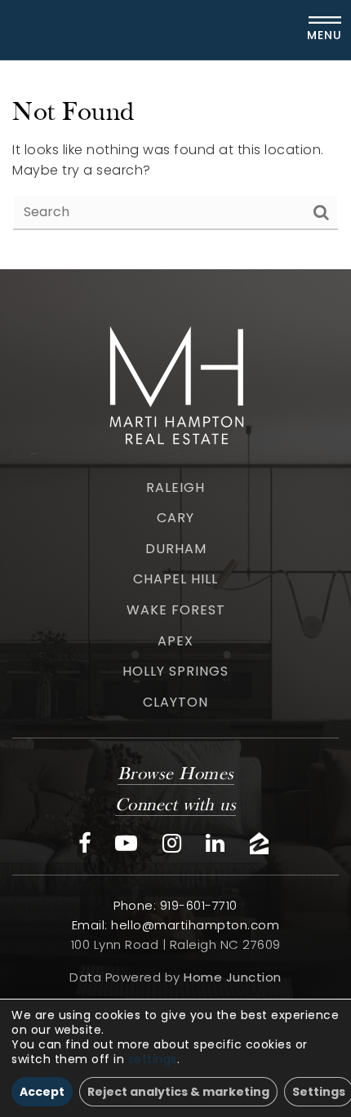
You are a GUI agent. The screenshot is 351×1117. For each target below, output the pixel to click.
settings (152, 1059)
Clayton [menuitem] (175, 702)
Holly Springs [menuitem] (175, 671)
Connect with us (176, 805)
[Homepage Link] (175, 382)
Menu (324, 35)
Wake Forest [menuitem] (176, 610)
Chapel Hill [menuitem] (175, 579)
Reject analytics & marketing (178, 1092)
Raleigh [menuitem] (175, 487)
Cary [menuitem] (175, 517)
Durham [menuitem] (176, 548)
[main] (175, 164)
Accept (42, 1092)
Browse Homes (176, 774)
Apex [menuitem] (175, 641)
